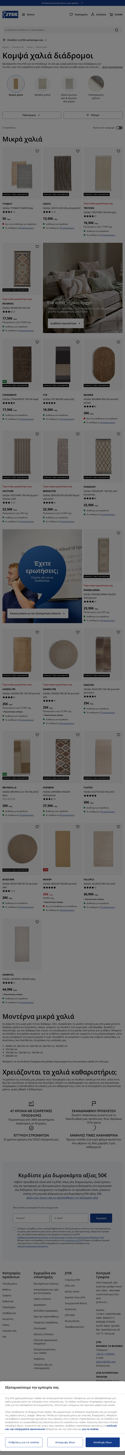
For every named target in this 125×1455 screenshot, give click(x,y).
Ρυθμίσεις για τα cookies (24, 1442)
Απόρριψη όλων (65, 1442)
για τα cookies (90, 1429)
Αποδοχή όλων (103, 1442)
